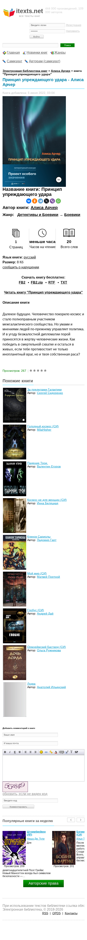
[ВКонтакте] (28, 201)
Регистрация (73, 25)
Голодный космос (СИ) (43, 426)
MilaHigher (44, 429)
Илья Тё (32, 838)
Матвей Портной (48, 576)
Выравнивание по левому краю (25, 752)
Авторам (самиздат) (44, 61)
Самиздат (14, 61)
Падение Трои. (37, 463)
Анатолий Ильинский (51, 687)
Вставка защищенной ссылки (51, 752)
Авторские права (43, 883)
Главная (13, 52)
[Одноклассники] (34, 201)
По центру (30, 752)
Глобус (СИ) (35, 610)
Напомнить (73, 31)
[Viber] (52, 201)
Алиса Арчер (44, 207)
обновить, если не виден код (25, 794)
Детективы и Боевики (37, 215)
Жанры (60, 52)
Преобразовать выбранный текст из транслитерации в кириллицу (71, 752)
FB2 (22, 282)
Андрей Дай (45, 613)
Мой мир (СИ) (37, 573)
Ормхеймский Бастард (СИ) (46, 647)
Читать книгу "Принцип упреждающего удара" (43, 292)
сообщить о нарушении (21, 267)
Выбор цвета (55, 752)
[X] (46, 201)
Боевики (72, 215)
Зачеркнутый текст (19, 752)
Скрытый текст (61, 752)
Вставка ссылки (46, 752)
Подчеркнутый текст (14, 752)
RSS (45, 913)
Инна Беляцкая (47, 503)
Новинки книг (37, 52)
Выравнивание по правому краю (35, 752)
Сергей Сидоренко (50, 393)
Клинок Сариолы (38, 536)
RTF (51, 282)
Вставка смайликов (41, 752)
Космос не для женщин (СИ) (47, 499)
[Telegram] (40, 201)
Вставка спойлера (76, 752)
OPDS (56, 913)
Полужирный (5, 752)
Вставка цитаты (66, 752)
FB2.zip (37, 282)
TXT (64, 282)
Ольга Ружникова (49, 650)
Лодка (31, 683)
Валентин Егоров (49, 466)
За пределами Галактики (44, 389)
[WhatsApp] (58, 201)
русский (30, 257)
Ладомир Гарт (46, 540)
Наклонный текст (10, 752)
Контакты (71, 913)
